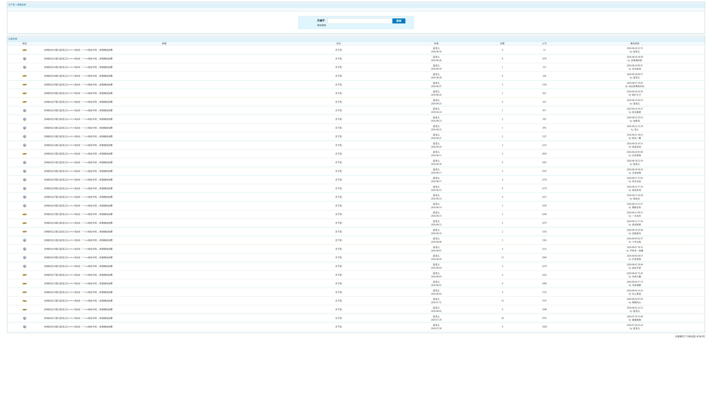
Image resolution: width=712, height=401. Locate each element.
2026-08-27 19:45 (635, 83)
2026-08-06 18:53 (635, 256)
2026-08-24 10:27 (635, 108)
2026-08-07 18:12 (635, 247)
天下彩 (11, 4)
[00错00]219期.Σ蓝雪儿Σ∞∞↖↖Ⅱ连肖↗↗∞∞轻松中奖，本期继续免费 (78, 249)
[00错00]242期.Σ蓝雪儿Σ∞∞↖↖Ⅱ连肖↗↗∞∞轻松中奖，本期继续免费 (78, 67)
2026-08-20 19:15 (635, 143)
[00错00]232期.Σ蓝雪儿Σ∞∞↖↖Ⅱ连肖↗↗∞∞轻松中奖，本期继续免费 (78, 145)
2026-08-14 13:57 (635, 204)
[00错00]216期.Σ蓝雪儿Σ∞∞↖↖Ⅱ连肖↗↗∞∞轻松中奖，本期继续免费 (78, 266)
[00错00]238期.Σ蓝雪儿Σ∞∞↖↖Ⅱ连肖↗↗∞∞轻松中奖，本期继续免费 (78, 93)
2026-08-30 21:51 (635, 48)
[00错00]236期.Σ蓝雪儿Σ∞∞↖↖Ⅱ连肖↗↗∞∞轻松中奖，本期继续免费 (78, 110)
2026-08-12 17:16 (635, 221)
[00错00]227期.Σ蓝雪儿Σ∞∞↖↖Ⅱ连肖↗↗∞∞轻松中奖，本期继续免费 (78, 197)
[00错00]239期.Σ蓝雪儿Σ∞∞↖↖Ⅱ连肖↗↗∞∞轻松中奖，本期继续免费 (78, 84)
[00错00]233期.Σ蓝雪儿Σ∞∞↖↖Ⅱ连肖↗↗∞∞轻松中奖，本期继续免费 (78, 136)
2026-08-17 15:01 (635, 178)
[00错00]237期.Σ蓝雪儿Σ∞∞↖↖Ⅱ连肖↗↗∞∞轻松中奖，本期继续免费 (78, 102)
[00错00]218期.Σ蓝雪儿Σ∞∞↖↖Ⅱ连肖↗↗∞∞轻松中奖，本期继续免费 (78, 257)
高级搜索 (321, 25)
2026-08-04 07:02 (635, 299)
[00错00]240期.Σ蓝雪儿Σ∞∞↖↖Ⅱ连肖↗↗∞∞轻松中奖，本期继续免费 (78, 76)
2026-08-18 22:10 (635, 160)
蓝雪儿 (436, 48)
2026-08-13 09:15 (635, 212)
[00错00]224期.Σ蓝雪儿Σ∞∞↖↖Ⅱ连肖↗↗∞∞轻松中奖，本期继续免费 (78, 223)
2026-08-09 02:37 (635, 238)
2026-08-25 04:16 (635, 100)
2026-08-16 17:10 (635, 186)
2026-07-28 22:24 (635, 325)
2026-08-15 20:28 (635, 195)
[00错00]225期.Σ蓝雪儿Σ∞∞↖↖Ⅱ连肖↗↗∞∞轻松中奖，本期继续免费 (78, 214)
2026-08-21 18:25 (635, 134)
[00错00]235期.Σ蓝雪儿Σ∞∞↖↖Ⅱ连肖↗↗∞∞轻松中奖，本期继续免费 (78, 119)
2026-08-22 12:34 (635, 126)
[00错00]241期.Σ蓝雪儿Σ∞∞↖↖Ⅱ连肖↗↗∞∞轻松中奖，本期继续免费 (78, 58)
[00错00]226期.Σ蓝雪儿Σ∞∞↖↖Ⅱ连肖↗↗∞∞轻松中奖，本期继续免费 (78, 205)
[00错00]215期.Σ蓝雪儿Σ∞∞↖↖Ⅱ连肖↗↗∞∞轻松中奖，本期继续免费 (78, 309)
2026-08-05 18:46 (635, 264)
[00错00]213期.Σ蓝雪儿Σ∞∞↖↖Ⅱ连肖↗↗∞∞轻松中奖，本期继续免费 (78, 283)
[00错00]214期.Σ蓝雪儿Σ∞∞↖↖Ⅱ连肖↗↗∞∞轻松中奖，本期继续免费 (78, 292)
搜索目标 (21, 4)
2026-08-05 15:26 (635, 273)
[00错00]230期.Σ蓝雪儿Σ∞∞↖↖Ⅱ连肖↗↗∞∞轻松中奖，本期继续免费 (78, 171)
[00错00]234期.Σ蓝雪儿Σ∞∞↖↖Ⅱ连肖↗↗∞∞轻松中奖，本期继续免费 (78, 128)
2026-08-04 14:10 (635, 290)
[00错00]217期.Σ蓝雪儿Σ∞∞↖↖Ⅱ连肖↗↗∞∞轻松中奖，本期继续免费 (78, 275)
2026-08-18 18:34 (635, 169)
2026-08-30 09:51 (635, 65)
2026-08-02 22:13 (635, 308)
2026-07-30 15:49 (635, 316)
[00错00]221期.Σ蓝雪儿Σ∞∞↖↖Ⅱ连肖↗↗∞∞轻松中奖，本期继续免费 (78, 240)
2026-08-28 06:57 (635, 74)
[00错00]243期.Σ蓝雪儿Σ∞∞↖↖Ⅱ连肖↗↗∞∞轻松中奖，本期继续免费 (78, 50)
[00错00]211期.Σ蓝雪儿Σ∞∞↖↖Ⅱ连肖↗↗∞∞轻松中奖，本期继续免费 (78, 318)
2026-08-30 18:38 (635, 57)
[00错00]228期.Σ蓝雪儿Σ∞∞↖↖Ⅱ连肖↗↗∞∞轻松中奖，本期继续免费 (78, 188)
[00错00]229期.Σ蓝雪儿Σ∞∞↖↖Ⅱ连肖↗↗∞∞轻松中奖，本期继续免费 (78, 179)
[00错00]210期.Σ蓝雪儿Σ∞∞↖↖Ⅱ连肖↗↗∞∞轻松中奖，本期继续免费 (78, 326)
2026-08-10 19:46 (635, 230)
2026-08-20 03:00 (635, 152)
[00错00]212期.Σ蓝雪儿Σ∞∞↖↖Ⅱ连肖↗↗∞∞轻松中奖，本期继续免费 (78, 300)
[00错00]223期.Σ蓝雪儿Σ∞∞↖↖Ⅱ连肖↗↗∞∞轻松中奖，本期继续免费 (78, 153)
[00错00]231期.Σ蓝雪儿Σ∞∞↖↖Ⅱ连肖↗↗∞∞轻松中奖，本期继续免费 (78, 162)
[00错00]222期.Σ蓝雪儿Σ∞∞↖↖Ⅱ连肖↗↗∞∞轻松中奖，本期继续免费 (78, 231)
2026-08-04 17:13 (635, 282)
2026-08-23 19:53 (635, 117)
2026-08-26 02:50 (635, 91)
